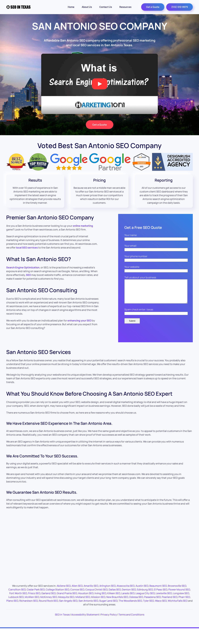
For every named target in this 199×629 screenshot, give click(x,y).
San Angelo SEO (68, 600)
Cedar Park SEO (36, 589)
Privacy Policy (109, 614)
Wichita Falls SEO (178, 600)
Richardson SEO (28, 600)
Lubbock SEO (16, 597)
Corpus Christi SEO (96, 589)
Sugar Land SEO (108, 600)
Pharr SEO (184, 597)
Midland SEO (82, 597)
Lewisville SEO (164, 593)
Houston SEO (85, 593)
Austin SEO (142, 585)
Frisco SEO (34, 593)
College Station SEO (57, 589)
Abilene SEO (64, 585)
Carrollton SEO (17, 589)
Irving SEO (100, 593)
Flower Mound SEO (179, 589)
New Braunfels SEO (117, 597)
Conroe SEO (77, 589)
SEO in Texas (62, 614)
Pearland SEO (169, 597)
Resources (125, 7)
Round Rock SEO (48, 600)
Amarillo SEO (91, 585)
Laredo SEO (127, 593)
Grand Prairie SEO (67, 593)
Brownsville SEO (177, 585)
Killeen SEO (113, 593)
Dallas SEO (115, 589)
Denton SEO (129, 589)
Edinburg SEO (145, 589)
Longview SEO (181, 593)
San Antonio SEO (88, 600)
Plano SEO (12, 600)
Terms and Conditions (131, 614)
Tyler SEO (148, 600)
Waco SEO (161, 600)
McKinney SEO (48, 597)
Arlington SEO (107, 585)
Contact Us (105, 7)
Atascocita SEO (125, 585)
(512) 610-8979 (179, 7)
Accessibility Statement (85, 614)
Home (71, 7)
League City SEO (145, 593)
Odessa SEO (136, 597)
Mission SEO (98, 597)
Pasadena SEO (152, 597)
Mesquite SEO (66, 597)
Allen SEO (77, 585)
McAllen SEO (32, 597)
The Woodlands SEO (130, 600)
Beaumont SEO (158, 585)
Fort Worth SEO (18, 593)
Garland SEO (48, 593)
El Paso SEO (160, 589)
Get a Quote (152, 7)
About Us (87, 7)
